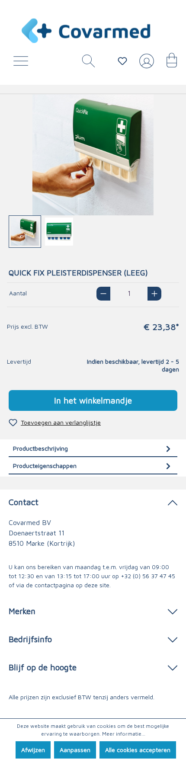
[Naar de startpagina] (86, 31)
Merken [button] (22, 611)
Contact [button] (23, 502)
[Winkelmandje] (167, 63)
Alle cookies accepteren (137, 749)
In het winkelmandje (93, 400)
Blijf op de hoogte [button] (43, 667)
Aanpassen (75, 749)
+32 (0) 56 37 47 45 (148, 576)
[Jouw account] (144, 64)
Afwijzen (33, 749)
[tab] (93, 448)
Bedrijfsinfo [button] (30, 639)
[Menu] (23, 63)
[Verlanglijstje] (122, 61)
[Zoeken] (85, 63)
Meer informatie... (123, 733)
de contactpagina (50, 585)
